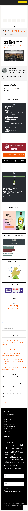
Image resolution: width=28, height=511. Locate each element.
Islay (20, 457)
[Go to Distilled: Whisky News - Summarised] (14, 255)
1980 (9, 445)
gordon (6, 457)
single (5, 465)
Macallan (14, 459)
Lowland (9, 459)
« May (4, 402)
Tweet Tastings (8, 431)
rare (10, 462)
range (8, 462)
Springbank (19, 465)
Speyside (12, 465)
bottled (20, 445)
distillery (15, 451)
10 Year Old (6, 442)
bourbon (13, 448)
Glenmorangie (19, 454)
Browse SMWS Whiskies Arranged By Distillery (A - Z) (14, 161)
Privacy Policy (15, 505)
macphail (20, 459)
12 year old (12, 442)
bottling (7, 448)
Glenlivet (14, 454)
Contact (10, 505)
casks (9, 452)
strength (6, 468)
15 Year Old (18, 442)
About (5, 505)
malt (5, 462)
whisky (11, 468)
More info (9, 2)
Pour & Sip (14, 305)
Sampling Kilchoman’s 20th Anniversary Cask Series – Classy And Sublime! (12, 342)
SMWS (5, 421)
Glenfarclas (9, 454)
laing (23, 457)
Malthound (14, 14)
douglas (21, 452)
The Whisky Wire (8, 429)
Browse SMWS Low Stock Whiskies (14, 154)
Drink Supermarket (9, 414)
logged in (13, 88)
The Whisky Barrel (9, 424)
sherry (18, 462)
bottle (15, 445)
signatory (22, 462)
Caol (21, 448)
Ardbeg (12, 445)
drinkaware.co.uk (8, 417)
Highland (12, 457)
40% (21, 442)
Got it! (23, 2)
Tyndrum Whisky (8, 433)
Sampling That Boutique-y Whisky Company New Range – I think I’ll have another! (12, 361)
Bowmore (17, 448)
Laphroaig (6, 459)
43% (5, 445)
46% (7, 445)
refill (12, 462)
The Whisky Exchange (10, 426)
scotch (15, 462)
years (19, 468)
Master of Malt (8, 419)
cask (5, 452)
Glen (5, 454)
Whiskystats (7, 436)
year (16, 468)
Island (17, 457)
